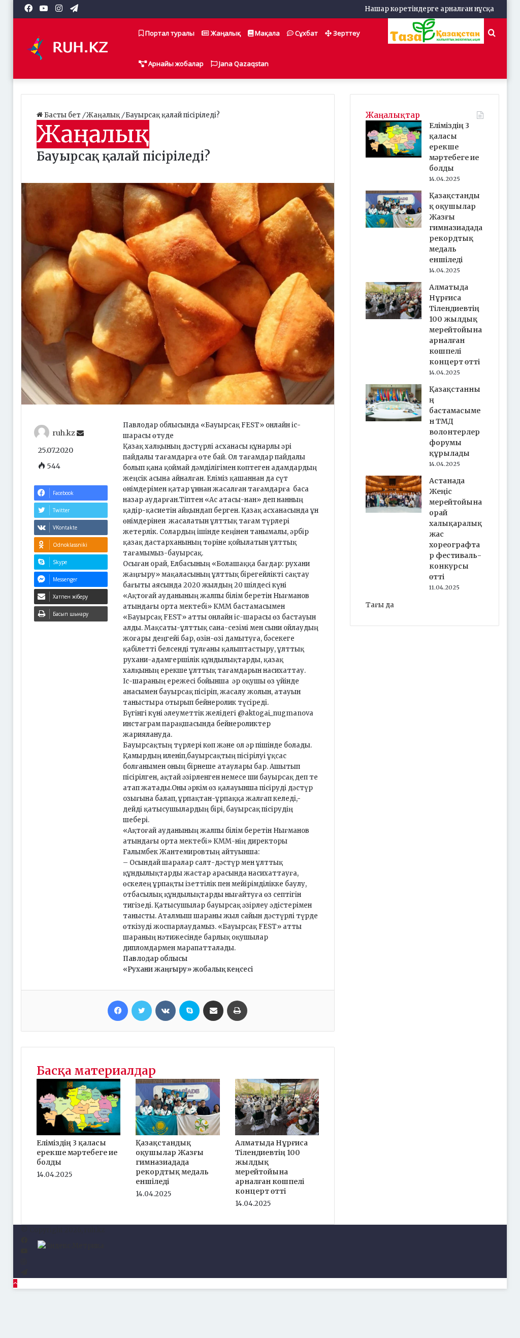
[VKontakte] (165, 1011)
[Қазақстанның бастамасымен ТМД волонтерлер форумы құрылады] (393, 419)
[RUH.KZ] (71, 48)
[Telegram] (24, 1272)
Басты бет (62, 115)
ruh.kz (63, 433)
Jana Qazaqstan (243, 63)
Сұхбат (306, 33)
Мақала (266, 33)
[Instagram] (23, 1262)
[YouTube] (24, 1251)
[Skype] (189, 1011)
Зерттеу (346, 33)
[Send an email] (80, 433)
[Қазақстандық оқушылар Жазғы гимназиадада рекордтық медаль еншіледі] (178, 1133)
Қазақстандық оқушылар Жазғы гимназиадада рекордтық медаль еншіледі (172, 1162)
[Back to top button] (15, 1283)
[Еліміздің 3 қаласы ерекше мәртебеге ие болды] (79, 1133)
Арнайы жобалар (175, 63)
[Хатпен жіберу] (213, 1011)
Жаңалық (225, 33)
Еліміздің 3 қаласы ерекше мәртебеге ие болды (77, 1152)
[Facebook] (118, 1011)
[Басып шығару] (237, 1011)
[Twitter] (142, 1011)
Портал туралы (169, 33)
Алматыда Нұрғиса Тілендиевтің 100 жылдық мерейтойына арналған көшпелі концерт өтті (271, 1167)
